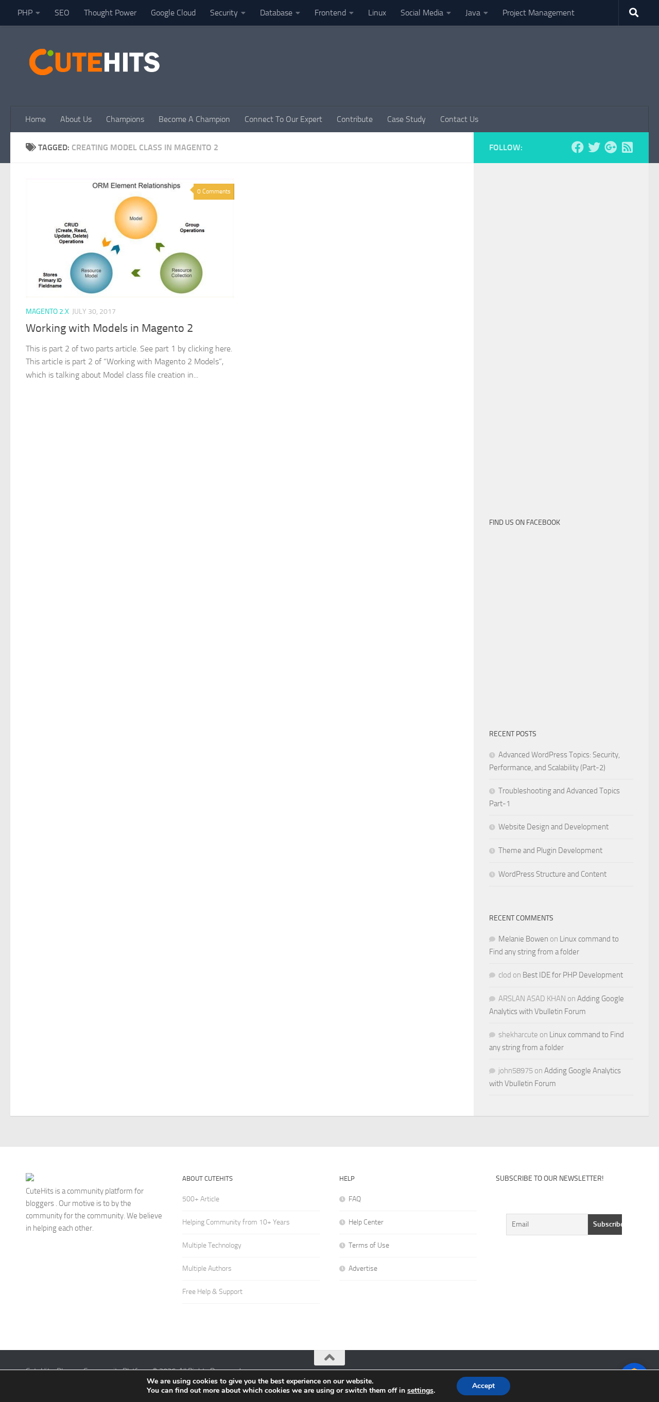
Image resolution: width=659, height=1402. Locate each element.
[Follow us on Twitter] (594, 147)
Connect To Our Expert (283, 119)
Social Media (422, 12)
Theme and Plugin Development (550, 850)
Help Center (366, 1222)
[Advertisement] (445, 64)
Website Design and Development (553, 826)
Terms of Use (369, 1245)
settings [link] (420, 1390)
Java (472, 12)
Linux (377, 12)
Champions (125, 119)
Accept (483, 1386)
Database (276, 12)
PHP (25, 12)
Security (224, 12)
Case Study (406, 119)
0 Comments (214, 191)
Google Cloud (173, 12)
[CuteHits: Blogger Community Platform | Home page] (94, 61)
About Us (76, 119)
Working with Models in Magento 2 (109, 328)
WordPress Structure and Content (552, 874)
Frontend (330, 12)
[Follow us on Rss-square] (627, 147)
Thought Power (110, 12)
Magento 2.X (47, 311)
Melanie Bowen (523, 939)
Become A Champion (194, 119)
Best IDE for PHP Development (573, 975)
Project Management (538, 12)
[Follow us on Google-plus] (610, 147)
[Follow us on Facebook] (577, 147)
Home (35, 119)
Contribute (355, 119)
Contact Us (459, 119)
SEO (62, 12)
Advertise (363, 1268)
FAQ (355, 1199)
